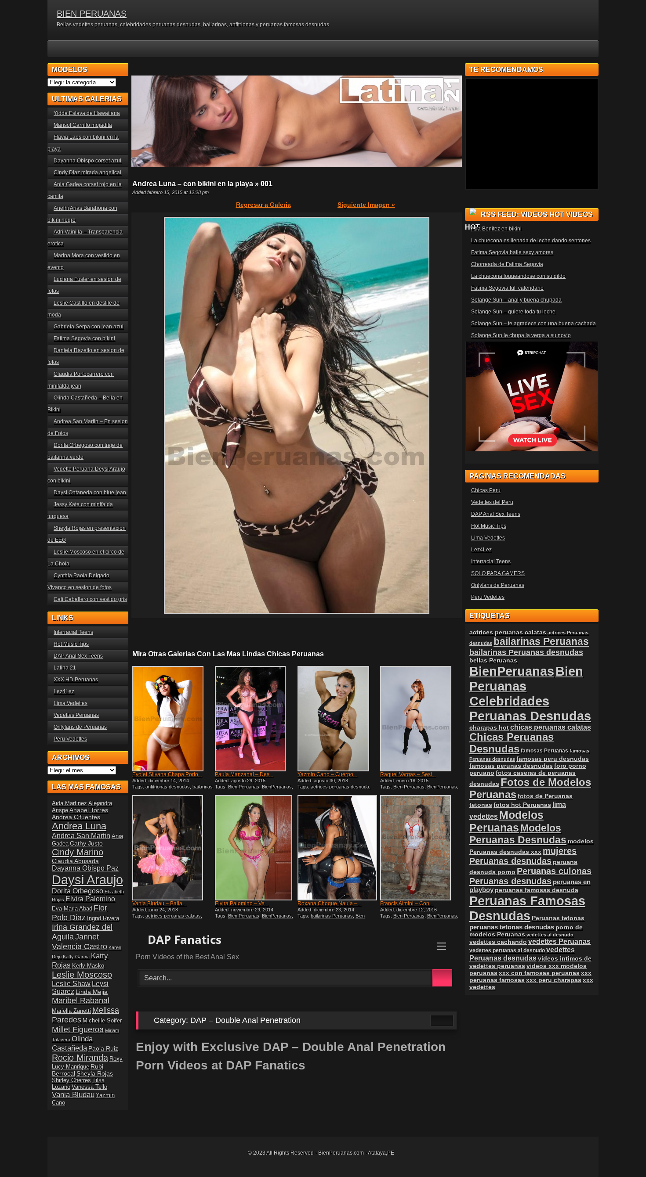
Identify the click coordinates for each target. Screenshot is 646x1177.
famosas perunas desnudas (511, 765)
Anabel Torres (88, 809)
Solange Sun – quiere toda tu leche (513, 312)
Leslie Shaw (71, 983)
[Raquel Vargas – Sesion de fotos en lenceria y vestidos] (420, 718)
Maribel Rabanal (80, 1000)
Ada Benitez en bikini (496, 229)
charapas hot (489, 727)
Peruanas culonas (554, 871)
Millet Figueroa (78, 1029)
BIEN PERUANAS (92, 13)
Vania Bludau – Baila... (159, 903)
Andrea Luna (79, 826)
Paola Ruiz (103, 1048)
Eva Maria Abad (72, 908)
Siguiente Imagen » (366, 204)
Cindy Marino (77, 852)
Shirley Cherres (71, 1080)
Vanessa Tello (89, 1086)
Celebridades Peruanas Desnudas (530, 708)
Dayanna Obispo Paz (85, 868)
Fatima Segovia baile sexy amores (512, 252)
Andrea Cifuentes (76, 817)
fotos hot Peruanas (522, 804)
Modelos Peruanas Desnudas (517, 834)
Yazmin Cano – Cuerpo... (327, 774)
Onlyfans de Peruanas (80, 727)
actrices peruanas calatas (173, 915)
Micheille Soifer (102, 1020)
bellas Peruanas (493, 660)
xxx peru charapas (553, 979)
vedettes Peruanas (559, 941)
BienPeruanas (277, 786)
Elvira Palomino (90, 899)
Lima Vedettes (70, 703)
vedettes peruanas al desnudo (507, 950)
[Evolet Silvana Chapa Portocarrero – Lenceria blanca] (172, 718)
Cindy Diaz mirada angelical (87, 172)
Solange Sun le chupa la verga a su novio (521, 335)
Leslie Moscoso (82, 974)
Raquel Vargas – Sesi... (408, 774)
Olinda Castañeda (72, 1043)
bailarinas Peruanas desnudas (526, 652)
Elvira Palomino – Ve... (242, 903)
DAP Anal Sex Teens (78, 656)
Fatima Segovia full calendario (507, 288)
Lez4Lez (64, 691)
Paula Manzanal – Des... (244, 774)
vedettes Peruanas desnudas (522, 954)
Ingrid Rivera (103, 918)
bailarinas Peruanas (332, 915)
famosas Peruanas (544, 751)
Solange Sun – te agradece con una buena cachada (533, 323)
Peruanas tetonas (558, 917)
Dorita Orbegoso (77, 891)
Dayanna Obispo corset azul (87, 161)
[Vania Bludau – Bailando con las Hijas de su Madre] (172, 847)
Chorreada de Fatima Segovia (507, 264)
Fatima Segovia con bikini (84, 338)
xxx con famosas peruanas (539, 972)
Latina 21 (65, 668)
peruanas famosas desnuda (536, 889)
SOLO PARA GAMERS (498, 573)
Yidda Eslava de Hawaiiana (87, 113)
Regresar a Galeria (263, 204)
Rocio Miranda (80, 1057)
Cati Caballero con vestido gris (90, 599)
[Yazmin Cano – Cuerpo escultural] (338, 718)
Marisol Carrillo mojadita (83, 125)
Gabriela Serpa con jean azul (88, 327)
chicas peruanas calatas (550, 727)
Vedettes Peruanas (76, 715)
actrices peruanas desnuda (340, 786)
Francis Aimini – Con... (406, 903)
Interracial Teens (73, 632)
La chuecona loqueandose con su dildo (518, 276)
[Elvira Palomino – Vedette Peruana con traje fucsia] (255, 847)
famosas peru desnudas (552, 758)
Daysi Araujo (87, 879)
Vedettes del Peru (492, 502)
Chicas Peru (486, 490)
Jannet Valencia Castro (79, 941)
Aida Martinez (69, 803)
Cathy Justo (86, 843)
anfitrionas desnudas (167, 786)
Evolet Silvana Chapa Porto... (167, 774)
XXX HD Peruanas (76, 680)
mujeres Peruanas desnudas (523, 856)
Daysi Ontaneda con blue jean (90, 493)
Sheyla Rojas (94, 1073)
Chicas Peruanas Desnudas (511, 743)
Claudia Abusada (75, 860)
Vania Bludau (73, 1094)
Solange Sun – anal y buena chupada (516, 300)
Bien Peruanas (243, 786)
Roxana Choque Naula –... (329, 903)
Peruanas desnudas (510, 881)
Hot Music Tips (71, 644)
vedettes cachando (498, 941)
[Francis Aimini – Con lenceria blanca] (420, 847)
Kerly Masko (88, 965)
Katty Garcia (76, 956)
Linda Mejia (92, 991)
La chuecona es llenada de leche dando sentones (531, 241)
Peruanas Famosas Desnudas (527, 908)
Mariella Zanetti (71, 1011)
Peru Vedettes (70, 739)
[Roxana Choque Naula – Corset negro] (338, 847)
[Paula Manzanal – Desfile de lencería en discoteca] (255, 718)
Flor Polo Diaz (79, 912)
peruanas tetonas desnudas (511, 927)
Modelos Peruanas (506, 821)
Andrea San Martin (81, 835)
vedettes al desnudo (549, 934)
